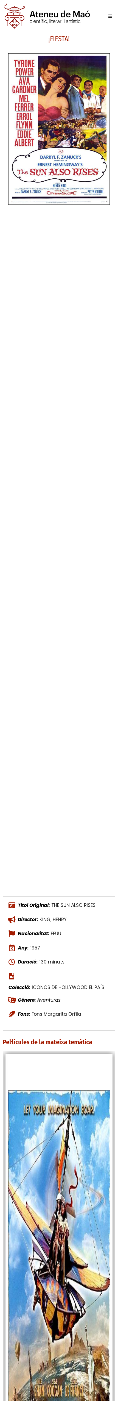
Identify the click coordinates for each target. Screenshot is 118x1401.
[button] (110, 16)
